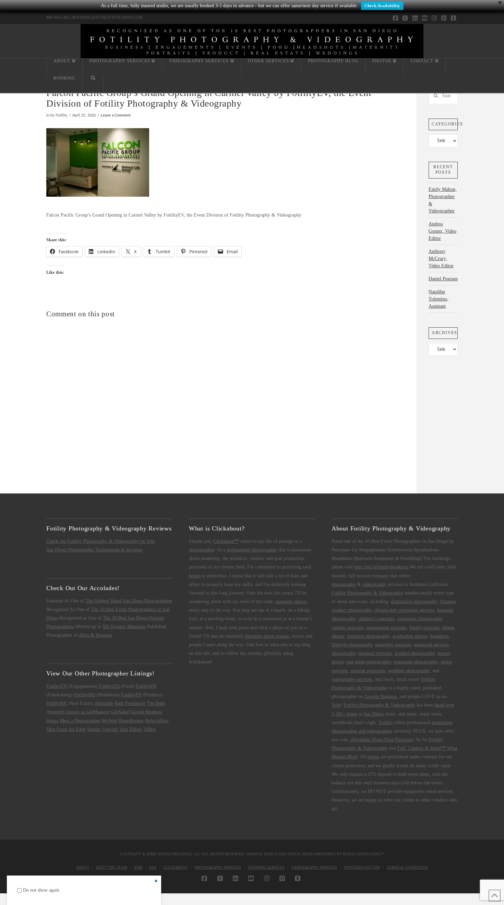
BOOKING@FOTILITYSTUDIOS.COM (107, 17)
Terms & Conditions (407, 867)
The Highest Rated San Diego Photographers (128, 600)
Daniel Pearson (443, 278)
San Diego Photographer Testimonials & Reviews (94, 549)
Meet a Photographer (80, 720)
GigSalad (120, 711)
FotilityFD (109, 686)
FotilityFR (146, 686)
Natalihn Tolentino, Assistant (438, 299)
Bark (119, 703)
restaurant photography (416, 661)
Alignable (103, 703)
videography (374, 584)
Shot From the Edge (66, 729)
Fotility (386, 722)
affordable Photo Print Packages (381, 739)
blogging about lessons (267, 636)
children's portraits (376, 618)
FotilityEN (56, 686)
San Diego (373, 714)
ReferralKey (157, 720)
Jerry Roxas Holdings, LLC (173, 854)
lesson (195, 575)
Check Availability (382, 5)
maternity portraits (393, 644)
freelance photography (368, 636)
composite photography (419, 618)
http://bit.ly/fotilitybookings (381, 567)
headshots (439, 636)
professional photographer (252, 549)
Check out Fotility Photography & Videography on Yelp (100, 541)
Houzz (52, 720)
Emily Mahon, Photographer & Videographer (443, 200)
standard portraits (375, 653)
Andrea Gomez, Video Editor (442, 231)
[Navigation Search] (93, 84)
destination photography (414, 601)
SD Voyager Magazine (124, 626)
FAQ (152, 867)
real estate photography (368, 661)
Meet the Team (111, 867)
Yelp (123, 729)
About (82, 867)
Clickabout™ (226, 541)
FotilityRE (56, 703)
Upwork (110, 729)
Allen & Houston (95, 635)
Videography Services (314, 867)
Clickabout (175, 867)
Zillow (135, 729)
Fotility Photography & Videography (367, 593)
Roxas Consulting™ (363, 854)
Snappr (94, 729)
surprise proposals (367, 670)
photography (344, 584)
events (373, 756)
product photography (415, 653)
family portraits (424, 627)
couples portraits (347, 627)
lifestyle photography (352, 644)
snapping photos (291, 601)
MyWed (109, 720)
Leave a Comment (116, 115)
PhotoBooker (131, 720)
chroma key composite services (404, 610)
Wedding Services (266, 867)
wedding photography (409, 670)
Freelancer (135, 703)
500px (150, 729)
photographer (201, 549)
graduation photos (410, 636)
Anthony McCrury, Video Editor (441, 258)
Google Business (146, 711)
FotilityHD (84, 694)
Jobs (138, 867)
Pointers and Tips (362, 867)
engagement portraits (386, 627)
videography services (352, 679)
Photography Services (217, 867)
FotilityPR (131, 694)
